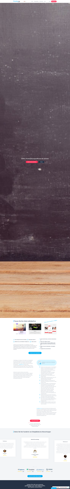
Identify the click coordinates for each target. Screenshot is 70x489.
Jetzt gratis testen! (35, 420)
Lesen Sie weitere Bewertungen (35, 476)
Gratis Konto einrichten (31, 161)
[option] (35, 448)
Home (32, 1)
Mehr (45, 1)
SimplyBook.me (21, 364)
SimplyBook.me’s (39, 408)
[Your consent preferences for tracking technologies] (68, 487)
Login (49, 1)
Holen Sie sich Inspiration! (35, 352)
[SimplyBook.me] (16, 1)
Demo (41, 161)
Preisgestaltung (36, 1)
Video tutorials (34, 341)
